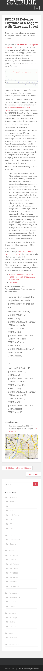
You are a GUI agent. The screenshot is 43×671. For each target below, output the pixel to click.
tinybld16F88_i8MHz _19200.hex (21, 274)
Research (12, 613)
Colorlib (20, 669)
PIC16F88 (8, 38)
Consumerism (15, 539)
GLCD (12, 506)
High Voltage (14, 515)
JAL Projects (14, 564)
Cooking (13, 544)
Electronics (18, 36)
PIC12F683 (14, 573)
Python (12, 606)
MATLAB (13, 602)
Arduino (13, 502)
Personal (12, 535)
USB (11, 528)
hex (17, 280)
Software (12, 633)
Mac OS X (13, 637)
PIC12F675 (14, 568)
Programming (14, 593)
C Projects (10, 36)
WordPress (35, 669)
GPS (24, 36)
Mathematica (15, 597)
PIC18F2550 (14, 586)
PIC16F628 (14, 577)
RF (11, 524)
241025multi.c (14, 282)
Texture (13, 626)
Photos (11, 551)
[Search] (35, 484)
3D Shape (13, 617)
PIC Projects (31, 36)
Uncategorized (14, 644)
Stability (13, 622)
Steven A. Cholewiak (28, 33)
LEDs (12, 519)
